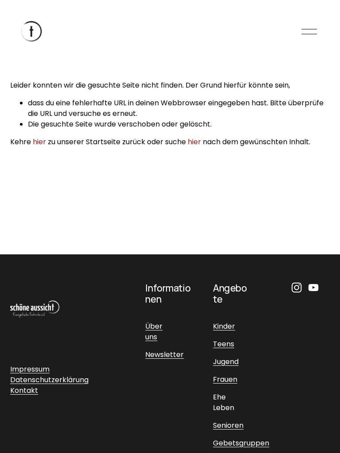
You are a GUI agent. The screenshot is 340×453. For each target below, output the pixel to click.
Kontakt (24, 390)
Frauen (225, 379)
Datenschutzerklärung (49, 380)
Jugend (226, 362)
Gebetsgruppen (241, 443)
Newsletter (164, 354)
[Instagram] (296, 287)
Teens (223, 344)
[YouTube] (313, 287)
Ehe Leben (223, 402)
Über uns (153, 331)
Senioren (228, 425)
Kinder (224, 326)
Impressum (30, 369)
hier (39, 142)
